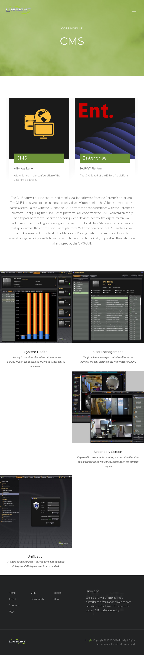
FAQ (11, 611)
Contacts (14, 605)
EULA (56, 599)
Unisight (88, 640)
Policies (57, 592)
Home (12, 592)
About (12, 599)
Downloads (37, 599)
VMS (33, 592)
